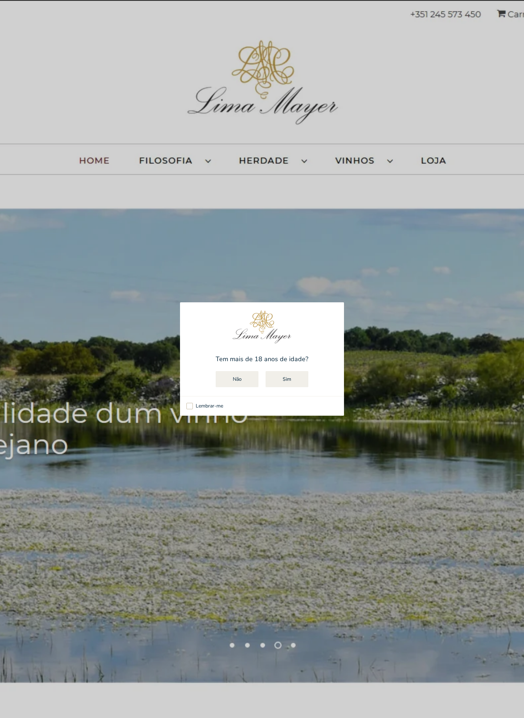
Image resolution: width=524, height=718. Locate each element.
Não (237, 379)
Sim (287, 379)
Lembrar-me (209, 406)
